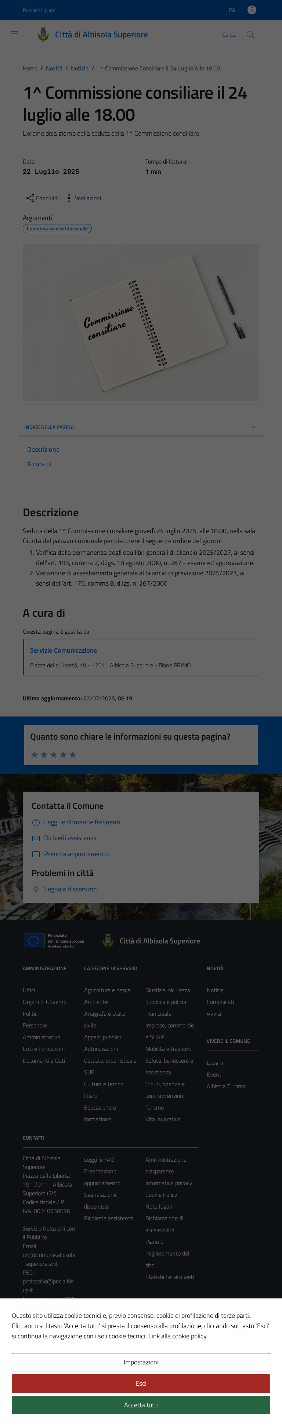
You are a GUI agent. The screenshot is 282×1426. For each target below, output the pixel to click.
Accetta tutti (141, 1405)
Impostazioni (141, 1362)
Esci (141, 1383)
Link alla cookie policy (177, 1336)
